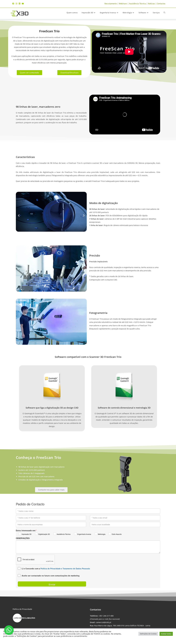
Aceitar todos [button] (166, 634)
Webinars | (124, 3)
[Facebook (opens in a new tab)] (13, 3)
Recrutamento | (111, 3)
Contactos (161, 3)
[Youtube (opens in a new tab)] (23, 3)
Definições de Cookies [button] (148, 634)
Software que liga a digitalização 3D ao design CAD (52, 407)
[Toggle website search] (164, 12)
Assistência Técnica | (138, 3)
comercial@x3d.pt (103, 622)
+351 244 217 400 (106, 616)
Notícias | (152, 3)
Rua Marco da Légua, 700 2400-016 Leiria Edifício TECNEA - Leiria (122, 625)
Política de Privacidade (22, 609)
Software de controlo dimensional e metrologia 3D (124, 407)
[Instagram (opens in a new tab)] (16, 3)
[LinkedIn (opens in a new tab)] (19, 3)
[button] (18, 215)
